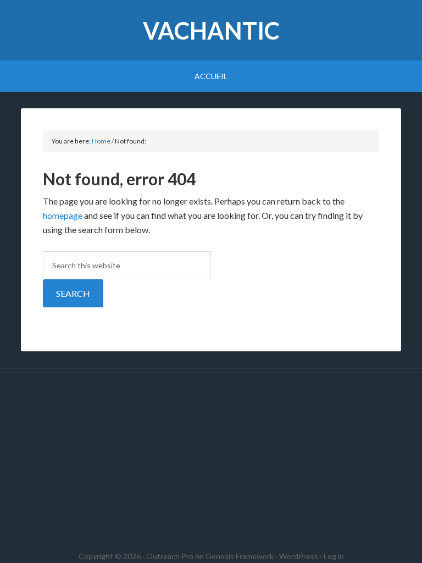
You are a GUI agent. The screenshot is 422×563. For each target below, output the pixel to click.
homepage (62, 215)
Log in (334, 556)
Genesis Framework (240, 556)
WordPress (298, 556)
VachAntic (211, 30)
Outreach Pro (169, 556)
